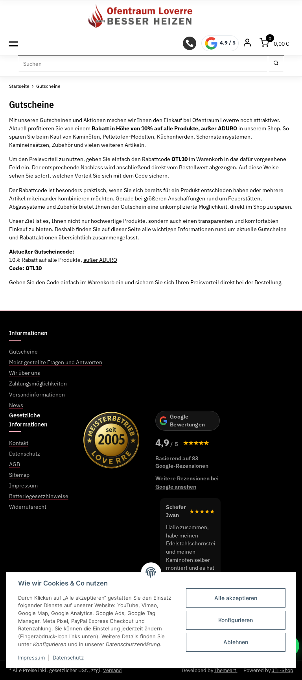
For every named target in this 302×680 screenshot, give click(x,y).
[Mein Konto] (247, 43)
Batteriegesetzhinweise (38, 496)
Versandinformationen (37, 394)
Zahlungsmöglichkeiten (38, 383)
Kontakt (18, 443)
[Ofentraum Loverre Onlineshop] (151, 16)
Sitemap (19, 474)
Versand (112, 670)
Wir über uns (24, 372)
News (16, 405)
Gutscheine (23, 351)
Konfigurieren (235, 620)
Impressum (31, 657)
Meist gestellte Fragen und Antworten (55, 362)
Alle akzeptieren (235, 598)
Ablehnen (235, 642)
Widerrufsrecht (27, 506)
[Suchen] (276, 64)
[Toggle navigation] (13, 43)
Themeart (226, 670)
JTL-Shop (282, 670)
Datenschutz (68, 657)
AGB (14, 464)
